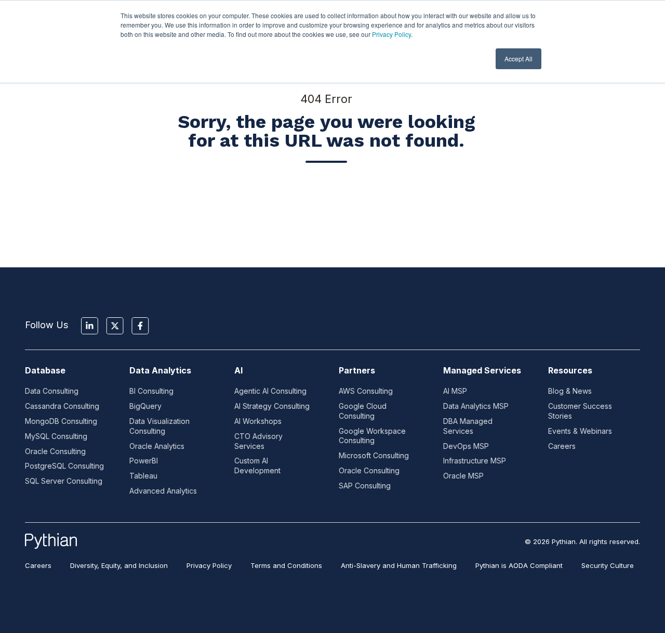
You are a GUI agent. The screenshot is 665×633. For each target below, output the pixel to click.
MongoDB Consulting (61, 421)
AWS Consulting (366, 390)
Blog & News (570, 390)
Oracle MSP (463, 475)
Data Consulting (51, 390)
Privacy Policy (391, 34)
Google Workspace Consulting (372, 436)
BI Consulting (151, 390)
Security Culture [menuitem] (607, 565)
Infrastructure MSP (474, 460)
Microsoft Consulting (374, 455)
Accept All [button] (518, 58)
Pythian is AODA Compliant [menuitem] (519, 565)
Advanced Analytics (163, 490)
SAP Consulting (365, 485)
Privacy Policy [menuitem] (209, 565)
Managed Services (482, 370)
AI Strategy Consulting (272, 406)
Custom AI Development (257, 465)
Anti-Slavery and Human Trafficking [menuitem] (399, 565)
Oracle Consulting (55, 451)
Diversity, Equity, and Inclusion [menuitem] (119, 565)
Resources (570, 370)
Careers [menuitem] (38, 565)
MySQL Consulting (56, 436)
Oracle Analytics (156, 446)
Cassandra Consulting (62, 406)
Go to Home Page (326, 202)
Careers (562, 446)
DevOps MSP (466, 446)
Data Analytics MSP (476, 406)
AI (238, 370)
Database (45, 370)
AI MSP (455, 390)
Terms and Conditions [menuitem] (286, 565)
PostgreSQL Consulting (64, 465)
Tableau (143, 475)
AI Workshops (258, 421)
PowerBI (143, 460)
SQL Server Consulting (63, 480)
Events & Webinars (580, 431)
